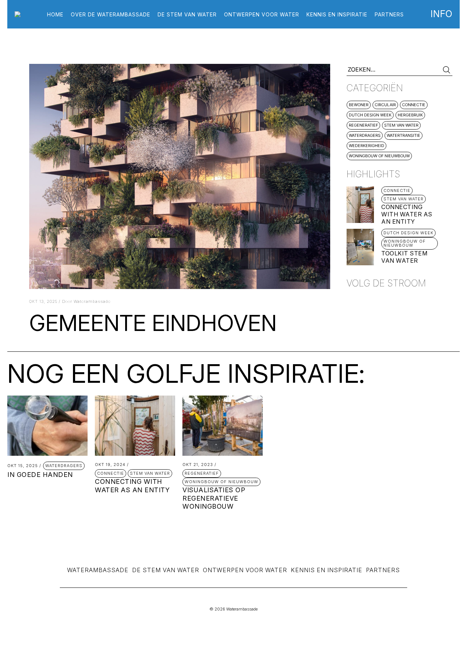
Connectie (413, 104)
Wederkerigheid (366, 145)
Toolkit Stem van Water (404, 257)
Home (55, 14)
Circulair (385, 104)
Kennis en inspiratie (336, 14)
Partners (389, 14)
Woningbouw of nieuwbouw (379, 155)
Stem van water (401, 125)
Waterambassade (97, 570)
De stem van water (187, 14)
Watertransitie (403, 135)
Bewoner (358, 104)
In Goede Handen (40, 474)
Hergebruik (410, 114)
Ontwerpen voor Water (245, 570)
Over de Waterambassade (110, 14)
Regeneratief (363, 125)
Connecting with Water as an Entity (406, 214)
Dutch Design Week (370, 114)
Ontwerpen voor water (261, 14)
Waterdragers (365, 135)
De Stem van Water (165, 570)
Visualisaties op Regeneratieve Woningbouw (213, 498)
